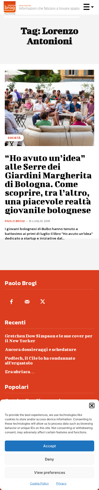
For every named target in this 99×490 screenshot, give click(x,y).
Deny (49, 459)
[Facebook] (11, 302)
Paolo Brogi (15, 221)
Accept (49, 446)
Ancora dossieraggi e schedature (40, 349)
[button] (91, 405)
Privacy (61, 483)
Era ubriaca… (20, 371)
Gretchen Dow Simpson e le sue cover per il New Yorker (49, 338)
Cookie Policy (39, 483)
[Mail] (27, 302)
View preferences (49, 472)
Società (14, 138)
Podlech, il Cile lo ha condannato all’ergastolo (40, 360)
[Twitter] (42, 302)
